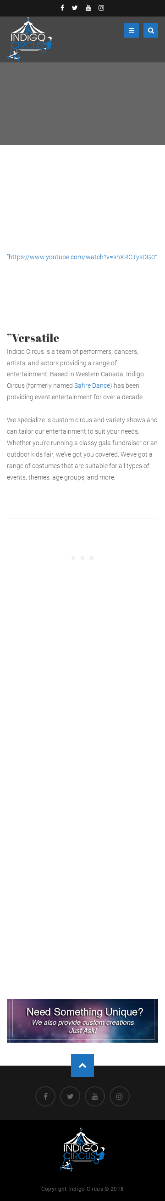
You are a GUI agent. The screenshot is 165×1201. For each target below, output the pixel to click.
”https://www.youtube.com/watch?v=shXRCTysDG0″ (82, 257)
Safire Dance (92, 385)
